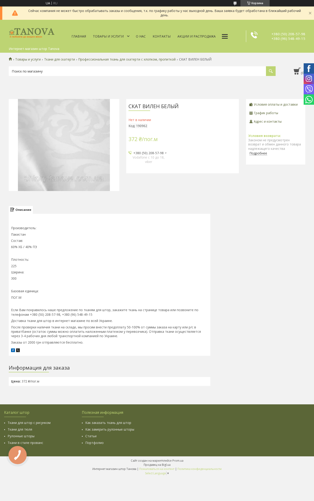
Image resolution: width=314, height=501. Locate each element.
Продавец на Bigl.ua (157, 465)
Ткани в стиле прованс (25, 442)
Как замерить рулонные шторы (109, 429)
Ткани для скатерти (59, 59)
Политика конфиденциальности (199, 469)
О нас (141, 36)
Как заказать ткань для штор (108, 422)
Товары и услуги (108, 36)
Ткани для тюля (20, 429)
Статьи (91, 436)
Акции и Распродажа (196, 36)
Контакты (162, 36)
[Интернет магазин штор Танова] (32, 32)
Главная (78, 36)
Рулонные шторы (21, 436)
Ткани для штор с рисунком (29, 422)
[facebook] (13, 351)
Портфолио (94, 442)
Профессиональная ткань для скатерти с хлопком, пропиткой (127, 59)
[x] (18, 351)
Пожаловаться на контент (156, 469)
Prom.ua (177, 461)
